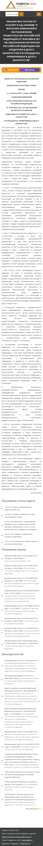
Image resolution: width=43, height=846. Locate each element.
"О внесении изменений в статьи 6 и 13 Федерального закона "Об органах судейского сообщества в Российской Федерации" (21, 736)
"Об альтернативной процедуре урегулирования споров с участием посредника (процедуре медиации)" (21, 632)
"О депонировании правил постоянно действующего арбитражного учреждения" (21, 680)
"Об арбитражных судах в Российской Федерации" (21, 645)
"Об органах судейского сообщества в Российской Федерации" (21, 747)
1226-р (15, 221)
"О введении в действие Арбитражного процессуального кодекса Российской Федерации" (21, 610)
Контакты (5, 843)
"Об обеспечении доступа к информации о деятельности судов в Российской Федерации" (21, 582)
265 (37, 167)
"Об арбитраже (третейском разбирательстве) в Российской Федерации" (21, 570)
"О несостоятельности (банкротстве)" (21, 558)
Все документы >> (33, 809)
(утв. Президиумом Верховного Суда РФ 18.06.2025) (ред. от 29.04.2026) (21, 786)
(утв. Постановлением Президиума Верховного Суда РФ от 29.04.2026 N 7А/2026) (22, 760)
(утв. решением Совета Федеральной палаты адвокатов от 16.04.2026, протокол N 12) (20, 799)
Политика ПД (25, 843)
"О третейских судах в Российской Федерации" (21, 621)
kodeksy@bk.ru (27, 840)
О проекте (15, 843)
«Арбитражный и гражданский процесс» (17, 837)
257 (20, 108)
